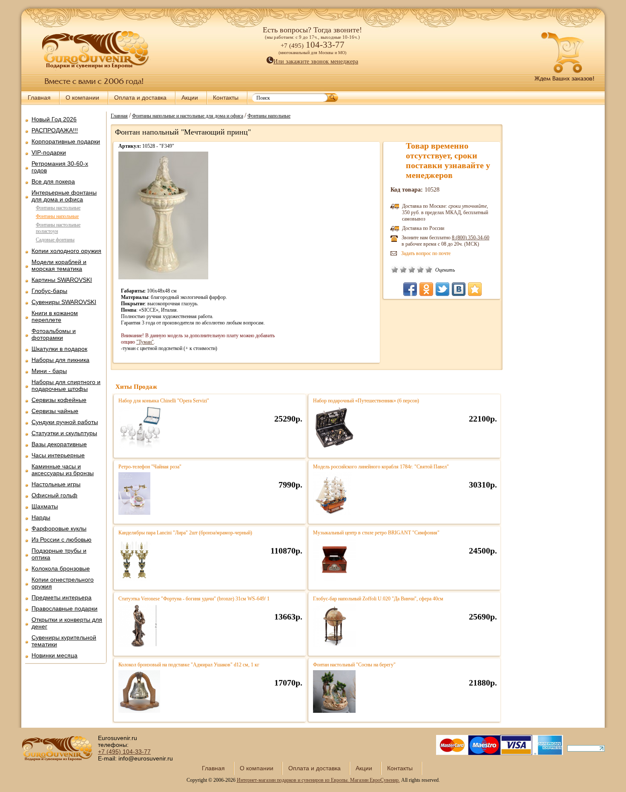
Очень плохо (395, 269)
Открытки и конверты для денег (67, 623)
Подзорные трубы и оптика (59, 554)
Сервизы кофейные (59, 399)
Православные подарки (65, 608)
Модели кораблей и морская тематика (59, 265)
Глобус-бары (49, 290)
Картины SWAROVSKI (62, 279)
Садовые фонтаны (55, 240)
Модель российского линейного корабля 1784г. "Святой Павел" (381, 467)
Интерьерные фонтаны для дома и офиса (64, 196)
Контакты (225, 97)
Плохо (403, 269)
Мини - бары (49, 370)
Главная (39, 97)
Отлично (429, 269)
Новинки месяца (55, 655)
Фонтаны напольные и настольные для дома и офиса (187, 115)
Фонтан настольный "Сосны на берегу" (354, 665)
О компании (82, 97)
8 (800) (470, 238)
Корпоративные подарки (66, 141)
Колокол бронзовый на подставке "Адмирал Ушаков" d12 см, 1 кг (188, 665)
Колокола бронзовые (61, 568)
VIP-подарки (49, 152)
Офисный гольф (55, 495)
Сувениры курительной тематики (64, 641)
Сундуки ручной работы (65, 422)
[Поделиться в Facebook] (410, 289)
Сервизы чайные (55, 410)
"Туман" (145, 342)
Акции (189, 97)
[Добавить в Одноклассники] (426, 289)
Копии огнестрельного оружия (63, 583)
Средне (412, 269)
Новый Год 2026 (54, 119)
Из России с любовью (62, 539)
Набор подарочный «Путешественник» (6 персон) (366, 401)
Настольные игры (56, 484)
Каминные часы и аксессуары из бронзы (63, 469)
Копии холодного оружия (66, 250)
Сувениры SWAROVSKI (64, 301)
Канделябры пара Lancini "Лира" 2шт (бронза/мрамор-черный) (185, 533)
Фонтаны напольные (57, 216)
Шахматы (45, 506)
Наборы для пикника (60, 359)
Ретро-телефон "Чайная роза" (149, 467)
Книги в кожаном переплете (55, 316)
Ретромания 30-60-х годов (60, 167)
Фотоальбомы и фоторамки (54, 334)
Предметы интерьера (62, 597)
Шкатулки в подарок (59, 348)
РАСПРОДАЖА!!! (55, 130)
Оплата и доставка (140, 97)
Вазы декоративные (59, 444)
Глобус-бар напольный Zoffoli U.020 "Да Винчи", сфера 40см (378, 599)
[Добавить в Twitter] (442, 289)
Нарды (41, 517)
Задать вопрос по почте (426, 253)
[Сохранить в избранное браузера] (475, 289)
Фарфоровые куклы (59, 528)
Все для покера (53, 181)
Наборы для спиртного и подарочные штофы (66, 385)
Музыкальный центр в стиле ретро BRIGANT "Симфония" (376, 533)
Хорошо (420, 269)
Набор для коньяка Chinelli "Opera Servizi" (163, 401)
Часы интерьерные (58, 455)
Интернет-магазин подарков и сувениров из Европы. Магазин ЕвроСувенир (318, 780)
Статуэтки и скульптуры (64, 433)
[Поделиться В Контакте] (458, 289)
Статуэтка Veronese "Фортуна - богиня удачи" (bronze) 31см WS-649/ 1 (194, 599)
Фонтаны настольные (58, 208)
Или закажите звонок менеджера (315, 61)
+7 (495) (124, 751)
